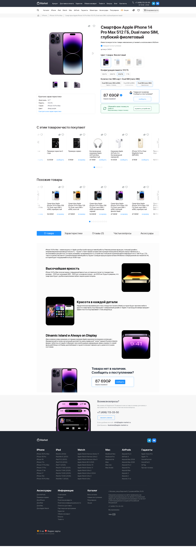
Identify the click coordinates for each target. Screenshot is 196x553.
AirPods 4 (125, 457)
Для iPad (40, 503)
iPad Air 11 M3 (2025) (63, 468)
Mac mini (108, 465)
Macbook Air (109, 459)
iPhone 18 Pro (41, 457)
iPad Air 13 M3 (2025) (63, 473)
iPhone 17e (40, 462)
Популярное (114, 10)
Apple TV (144, 457)
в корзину (81, 160)
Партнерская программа (67, 508)
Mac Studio (109, 468)
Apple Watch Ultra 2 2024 (87, 473)
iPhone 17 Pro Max (43, 465)
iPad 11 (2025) (61, 465)
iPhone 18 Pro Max (43, 454)
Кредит (55, 3)
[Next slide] (92, 53)
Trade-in (102, 3)
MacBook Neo (110, 454)
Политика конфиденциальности (69, 503)
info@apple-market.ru (122, 422)
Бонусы (109, 3)
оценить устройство (142, 108)
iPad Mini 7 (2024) (62, 479)
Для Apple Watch (43, 508)
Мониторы (93, 10)
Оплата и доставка (65, 506)
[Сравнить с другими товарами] (89, 26)
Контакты (123, 3)
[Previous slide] (39, 53)
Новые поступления (94, 497)
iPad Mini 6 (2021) (62, 457)
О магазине (62, 495)
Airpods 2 (125, 476)
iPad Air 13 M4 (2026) (63, 476)
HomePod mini (146, 459)
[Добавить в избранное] (94, 26)
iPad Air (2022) (61, 454)
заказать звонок (106, 418)
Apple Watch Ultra (84, 479)
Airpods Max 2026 (128, 462)
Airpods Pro (126, 468)
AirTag (143, 465)
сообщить (142, 99)
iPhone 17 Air (41, 470)
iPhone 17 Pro (41, 468)
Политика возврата (65, 500)
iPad (59, 10)
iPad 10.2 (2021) (61, 459)
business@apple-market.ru (118, 425)
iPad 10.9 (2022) (61, 462)
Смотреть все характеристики (49, 111)
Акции (126, 10)
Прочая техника (147, 468)
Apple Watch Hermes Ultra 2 (87, 457)
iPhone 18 (40, 459)
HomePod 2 (145, 462)
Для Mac (40, 506)
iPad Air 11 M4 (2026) (63, 470)
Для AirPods (41, 495)
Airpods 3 (125, 473)
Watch (65, 10)
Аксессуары (103, 10)
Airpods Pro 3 (126, 454)
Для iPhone (41, 500)
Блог (115, 3)
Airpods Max (126, 470)
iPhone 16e (40, 476)
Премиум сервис (43, 497)
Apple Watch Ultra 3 (84, 476)
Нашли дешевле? (109, 99)
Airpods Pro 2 (126, 465)
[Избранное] (138, 10)
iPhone (53, 10)
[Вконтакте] (157, 3)
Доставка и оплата (67, 3)
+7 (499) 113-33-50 (142, 2)
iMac (107, 462)
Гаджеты (84, 10)
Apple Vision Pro (147, 454)
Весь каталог (92, 495)
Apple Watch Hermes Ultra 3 (87, 459)
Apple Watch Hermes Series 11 (88, 454)
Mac (70, 10)
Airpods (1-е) (126, 479)
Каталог (46, 10)
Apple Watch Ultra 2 (84, 470)
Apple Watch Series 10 (85, 465)
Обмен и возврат (90, 3)
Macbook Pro (110, 457)
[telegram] (153, 3)
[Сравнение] (133, 10)
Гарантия (79, 3)
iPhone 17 (40, 473)
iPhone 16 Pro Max (43, 479)
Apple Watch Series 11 (85, 468)
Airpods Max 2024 (128, 459)
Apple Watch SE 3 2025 (86, 462)
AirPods (76, 10)
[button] (94, 167)
